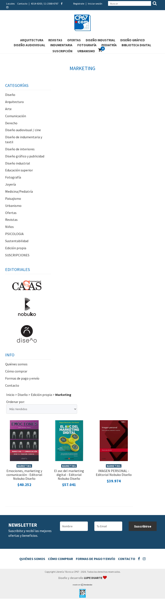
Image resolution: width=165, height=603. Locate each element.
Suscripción (62, 51)
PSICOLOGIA (14, 234)
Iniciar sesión (95, 3)
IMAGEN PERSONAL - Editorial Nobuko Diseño (114, 473)
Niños (9, 227)
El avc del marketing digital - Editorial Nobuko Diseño (69, 474)
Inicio (10, 394)
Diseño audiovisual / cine (23, 130)
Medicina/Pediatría (19, 191)
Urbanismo (86, 51)
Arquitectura (31, 40)
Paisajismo (13, 198)
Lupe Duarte (93, 578)
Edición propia (15, 248)
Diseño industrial (100, 40)
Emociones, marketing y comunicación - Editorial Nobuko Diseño (24, 474)
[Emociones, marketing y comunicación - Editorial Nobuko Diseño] (24, 440)
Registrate (78, 3)
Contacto (22, 3)
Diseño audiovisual (29, 45)
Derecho (11, 123)
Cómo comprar (16, 371)
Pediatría (109, 45)
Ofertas (74, 40)
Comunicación (15, 116)
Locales (10, 3)
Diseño (10, 94)
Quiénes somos (16, 364)
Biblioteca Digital (136, 45)
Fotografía (86, 45)
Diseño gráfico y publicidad (24, 156)
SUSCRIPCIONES (17, 255)
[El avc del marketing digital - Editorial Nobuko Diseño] (69, 440)
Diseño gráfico (132, 40)
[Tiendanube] (82, 585)
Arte (8, 109)
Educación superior (19, 170)
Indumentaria (61, 45)
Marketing (24, 466)
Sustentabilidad (16, 241)
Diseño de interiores (20, 149)
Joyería (10, 184)
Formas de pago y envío (22, 378)
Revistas (55, 40)
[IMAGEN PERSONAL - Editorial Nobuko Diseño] (114, 440)
